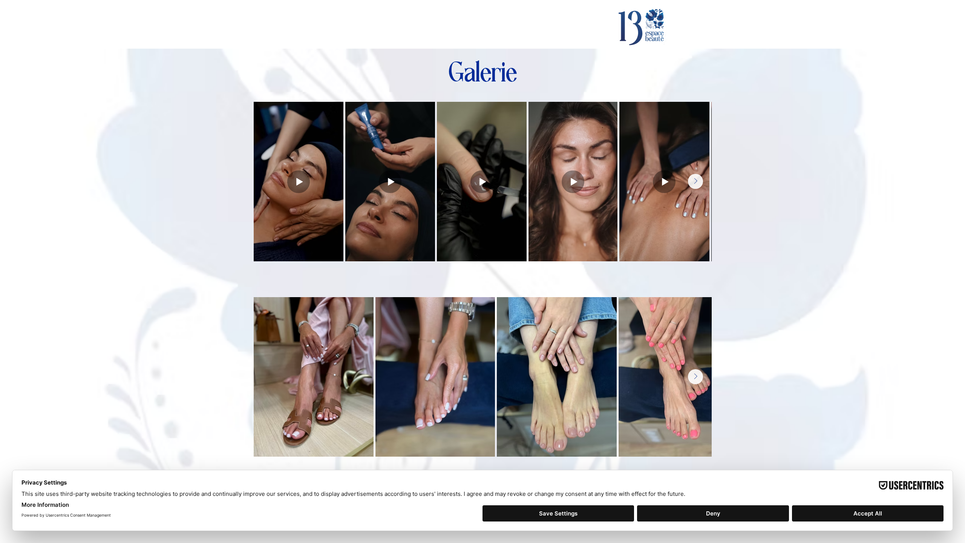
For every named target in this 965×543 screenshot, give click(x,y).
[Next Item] (695, 181)
